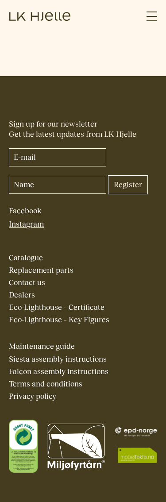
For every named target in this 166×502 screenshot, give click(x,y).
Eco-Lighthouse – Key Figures (59, 320)
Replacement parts (41, 270)
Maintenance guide (42, 346)
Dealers (22, 295)
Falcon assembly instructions (58, 371)
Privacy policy (32, 396)
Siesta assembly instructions (58, 359)
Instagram (26, 224)
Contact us (27, 282)
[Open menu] (152, 17)
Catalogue (26, 258)
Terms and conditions (45, 384)
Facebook (25, 211)
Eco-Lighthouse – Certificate (56, 307)
